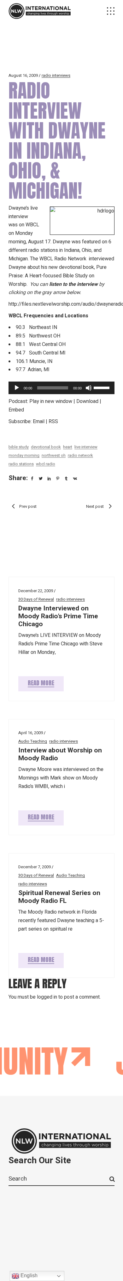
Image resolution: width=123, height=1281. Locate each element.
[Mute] (88, 388)
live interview (85, 447)
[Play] (17, 388)
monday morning (24, 455)
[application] (61, 388)
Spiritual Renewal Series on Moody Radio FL (59, 897)
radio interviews (56, 75)
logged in (47, 997)
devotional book (46, 447)
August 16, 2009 (23, 75)
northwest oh (54, 455)
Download (87, 401)
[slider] (102, 387)
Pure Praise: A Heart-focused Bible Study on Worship (58, 276)
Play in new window (50, 401)
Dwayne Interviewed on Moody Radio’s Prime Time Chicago (58, 616)
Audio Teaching (32, 741)
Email (38, 421)
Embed (16, 410)
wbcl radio (45, 464)
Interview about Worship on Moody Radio (60, 754)
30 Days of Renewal (36, 599)
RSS (53, 421)
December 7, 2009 (34, 867)
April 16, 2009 (30, 733)
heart (67, 447)
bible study (19, 447)
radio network (80, 455)
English (28, 1275)
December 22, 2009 (35, 591)
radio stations (21, 464)
